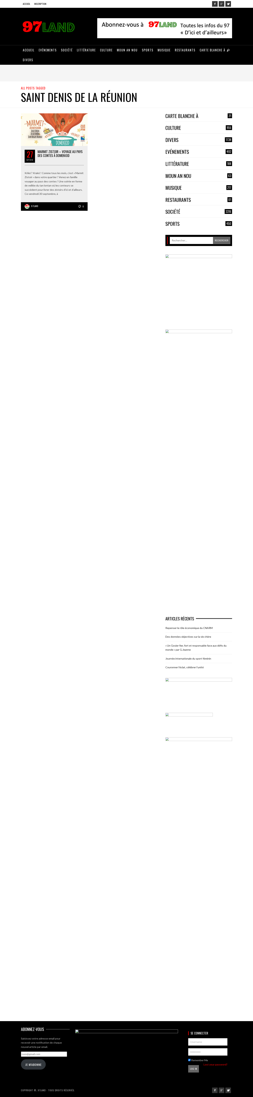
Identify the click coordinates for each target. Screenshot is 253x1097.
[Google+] (221, 4)
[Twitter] (228, 4)
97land (34, 206)
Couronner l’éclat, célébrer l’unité (184, 667)
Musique (198, 188)
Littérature (198, 164)
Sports (198, 224)
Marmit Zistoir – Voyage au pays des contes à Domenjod (60, 153)
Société (198, 211)
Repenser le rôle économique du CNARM (189, 627)
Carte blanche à (198, 116)
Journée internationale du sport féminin (188, 658)
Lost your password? (215, 1064)
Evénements (198, 152)
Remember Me (199, 1060)
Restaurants (198, 200)
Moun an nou (198, 176)
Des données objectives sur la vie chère (188, 636)
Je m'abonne (33, 1064)
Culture (198, 128)
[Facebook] (215, 4)
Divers (198, 140)
